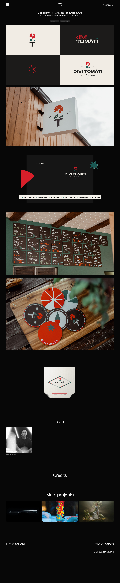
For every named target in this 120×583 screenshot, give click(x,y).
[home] (60, 4)
